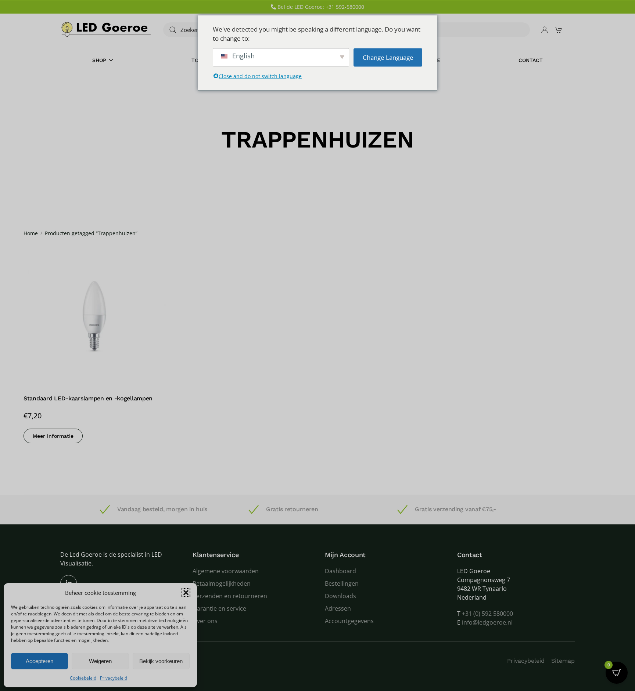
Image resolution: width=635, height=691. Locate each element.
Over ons (205, 621)
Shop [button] (99, 60)
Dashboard (340, 571)
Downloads (340, 596)
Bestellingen (342, 583)
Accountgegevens (349, 621)
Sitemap (563, 660)
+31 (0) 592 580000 (487, 614)
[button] (186, 592)
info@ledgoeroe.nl (487, 622)
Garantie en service (219, 608)
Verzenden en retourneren (230, 596)
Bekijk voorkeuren (161, 661)
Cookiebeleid (83, 678)
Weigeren (100, 661)
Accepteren (39, 661)
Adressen (338, 608)
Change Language (388, 57)
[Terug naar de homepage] (106, 29)
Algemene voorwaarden (226, 571)
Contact (531, 60)
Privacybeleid (113, 678)
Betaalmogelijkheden (222, 583)
